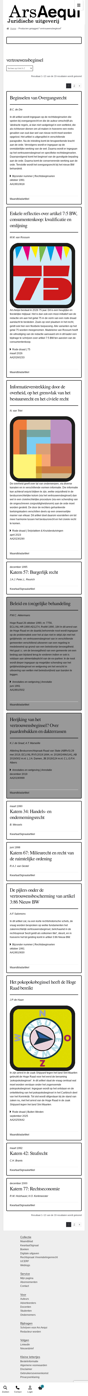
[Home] (44, 12)
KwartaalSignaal (29, 1245)
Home (13, 28)
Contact (24, 1286)
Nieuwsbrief (27, 1348)
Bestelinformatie (29, 1361)
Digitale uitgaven (29, 1253)
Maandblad (26, 1241)
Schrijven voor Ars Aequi (33, 1327)
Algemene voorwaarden (33, 1365)
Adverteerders (28, 1303)
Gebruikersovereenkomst (34, 1373)
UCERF (24, 1261)
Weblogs (25, 1265)
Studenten (26, 1310)
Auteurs (24, 1298)
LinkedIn (25, 1344)
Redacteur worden (30, 1331)
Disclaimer (26, 1369)
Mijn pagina (26, 1278)
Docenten (25, 1306)
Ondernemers (28, 1314)
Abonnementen (28, 1282)
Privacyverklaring (29, 1377)
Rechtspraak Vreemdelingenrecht (39, 1257)
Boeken (24, 1249)
